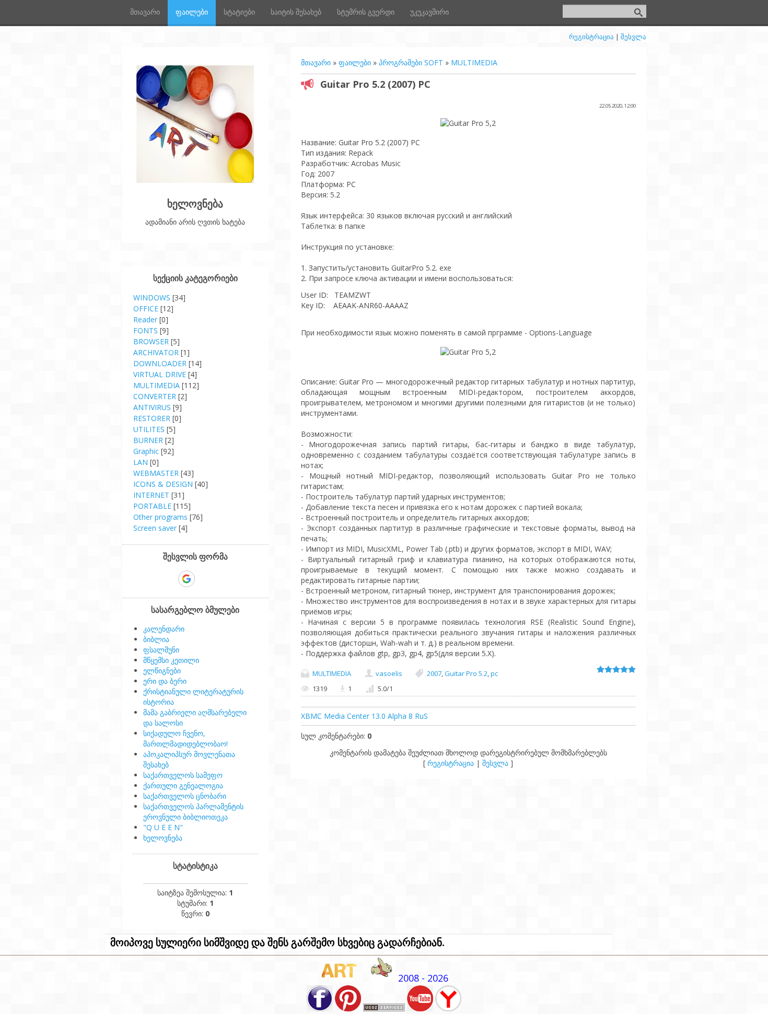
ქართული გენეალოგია (183, 785)
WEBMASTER (156, 473)
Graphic (146, 451)
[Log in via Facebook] (168, 579)
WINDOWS (151, 297)
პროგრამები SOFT (411, 62)
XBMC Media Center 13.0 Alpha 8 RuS (364, 716)
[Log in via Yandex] (240, 579)
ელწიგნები (162, 670)
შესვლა (633, 36)
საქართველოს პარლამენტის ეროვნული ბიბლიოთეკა (193, 811)
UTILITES (149, 429)
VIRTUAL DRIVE (159, 374)
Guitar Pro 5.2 (466, 673)
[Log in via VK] (205, 579)
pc (494, 673)
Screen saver (155, 528)
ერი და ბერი (165, 681)
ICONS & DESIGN (163, 484)
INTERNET (151, 495)
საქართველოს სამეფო (183, 775)
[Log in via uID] (150, 579)
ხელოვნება (162, 838)
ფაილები (355, 62)
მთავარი (316, 62)
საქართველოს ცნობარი (184, 796)
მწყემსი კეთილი (171, 660)
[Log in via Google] (186, 578)
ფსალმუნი (161, 650)
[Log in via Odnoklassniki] (222, 579)
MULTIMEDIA (474, 62)
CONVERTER (154, 396)
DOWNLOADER (160, 363)
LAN (140, 462)
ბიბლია (156, 639)
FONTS (145, 330)
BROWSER (151, 341)
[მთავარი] (195, 180)
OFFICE (145, 308)
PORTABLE (152, 506)
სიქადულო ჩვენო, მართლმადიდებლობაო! (185, 738)
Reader (145, 319)
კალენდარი (163, 629)
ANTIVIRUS (152, 407)
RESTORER (151, 418)
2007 (434, 673)
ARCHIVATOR (156, 352)
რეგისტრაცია (591, 36)
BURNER (148, 440)
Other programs (160, 517)
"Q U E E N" (163, 827)
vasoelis (389, 673)
